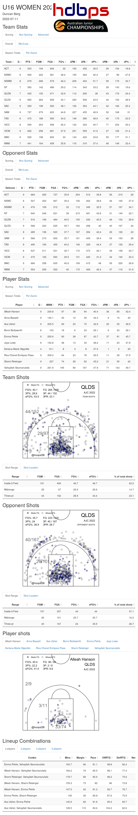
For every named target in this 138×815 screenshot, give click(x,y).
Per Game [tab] (31, 52)
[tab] (54, 33)
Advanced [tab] (43, 34)
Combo (32, 757)
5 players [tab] (56, 748)
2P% (94, 61)
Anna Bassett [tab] (33, 641)
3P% (126, 61)
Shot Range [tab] (11, 467)
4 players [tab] (41, 748)
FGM (39, 61)
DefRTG (121, 757)
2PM (72, 61)
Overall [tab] (9, 43)
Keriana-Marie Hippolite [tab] (17, 648)
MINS (49, 304)
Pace (93, 757)
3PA (115, 61)
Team (9, 61)
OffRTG (106, 757)
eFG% (92, 476)
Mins (68, 757)
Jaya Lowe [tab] (112, 641)
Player (19, 304)
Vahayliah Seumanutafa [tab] (107, 648)
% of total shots (123, 476)
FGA (50, 61)
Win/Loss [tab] (23, 43)
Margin (80, 757)
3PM (104, 61)
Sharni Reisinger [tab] (80, 648)
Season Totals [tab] (12, 52)
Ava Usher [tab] (51, 641)
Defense (10, 187)
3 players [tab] (25, 748)
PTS (28, 61)
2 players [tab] (10, 748)
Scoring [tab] (9, 34)
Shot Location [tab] (31, 467)
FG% (61, 61)
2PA (83, 61)
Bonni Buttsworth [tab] (72, 641)
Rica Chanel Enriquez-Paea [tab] (50, 648)
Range (15, 476)
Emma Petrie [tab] (94, 641)
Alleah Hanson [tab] (13, 641)
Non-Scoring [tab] (25, 34)
